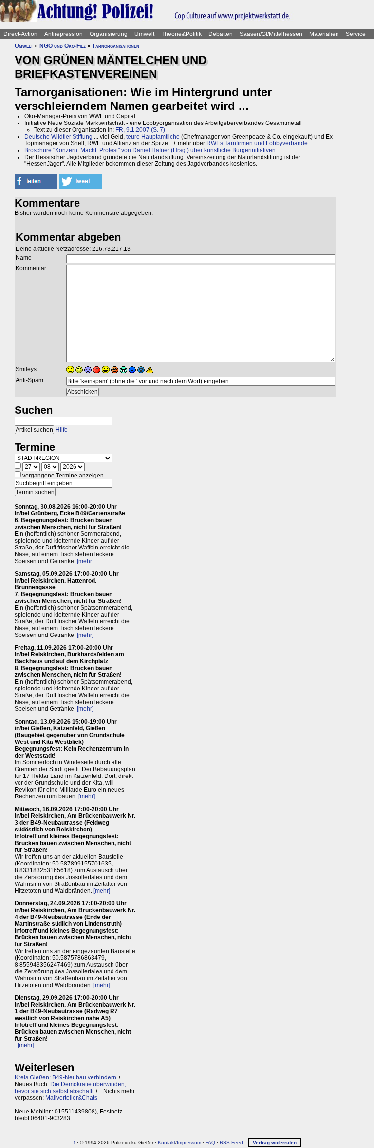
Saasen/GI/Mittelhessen (271, 34)
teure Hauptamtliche (153, 136)
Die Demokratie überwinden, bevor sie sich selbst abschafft (70, 1088)
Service (356, 34)
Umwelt (144, 34)
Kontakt (166, 1142)
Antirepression (63, 34)
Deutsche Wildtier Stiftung (58, 136)
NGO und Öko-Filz (62, 45)
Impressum (189, 1142)
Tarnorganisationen (115, 45)
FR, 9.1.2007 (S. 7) (140, 129)
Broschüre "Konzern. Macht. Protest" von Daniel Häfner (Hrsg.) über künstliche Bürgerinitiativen (150, 150)
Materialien (324, 34)
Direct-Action (20, 34)
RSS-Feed (231, 1142)
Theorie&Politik (181, 34)
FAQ (210, 1142)
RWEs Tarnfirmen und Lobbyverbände (257, 143)
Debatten (220, 34)
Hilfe (62, 429)
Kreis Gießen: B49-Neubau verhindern (65, 1077)
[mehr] (85, 561)
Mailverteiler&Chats (71, 1098)
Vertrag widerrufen (275, 1142)
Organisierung (109, 34)
